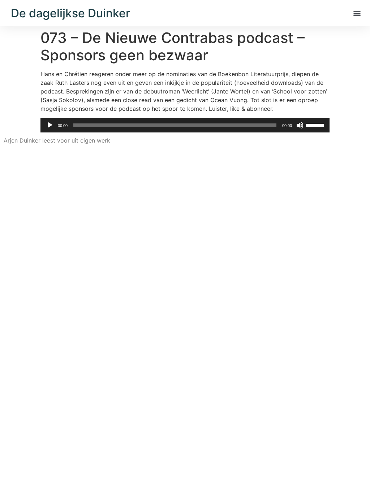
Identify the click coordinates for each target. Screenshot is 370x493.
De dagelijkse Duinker (70, 13)
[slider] (316, 124)
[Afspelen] (49, 125)
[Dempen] (300, 125)
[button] (357, 13)
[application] (185, 125)
